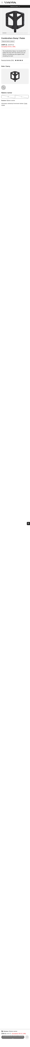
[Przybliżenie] (15, 21)
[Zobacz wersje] (1, 33)
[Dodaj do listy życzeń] (27, 1037)
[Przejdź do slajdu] (9, 33)
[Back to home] (10, 2)
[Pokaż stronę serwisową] (28, 523)
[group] (15, 21)
